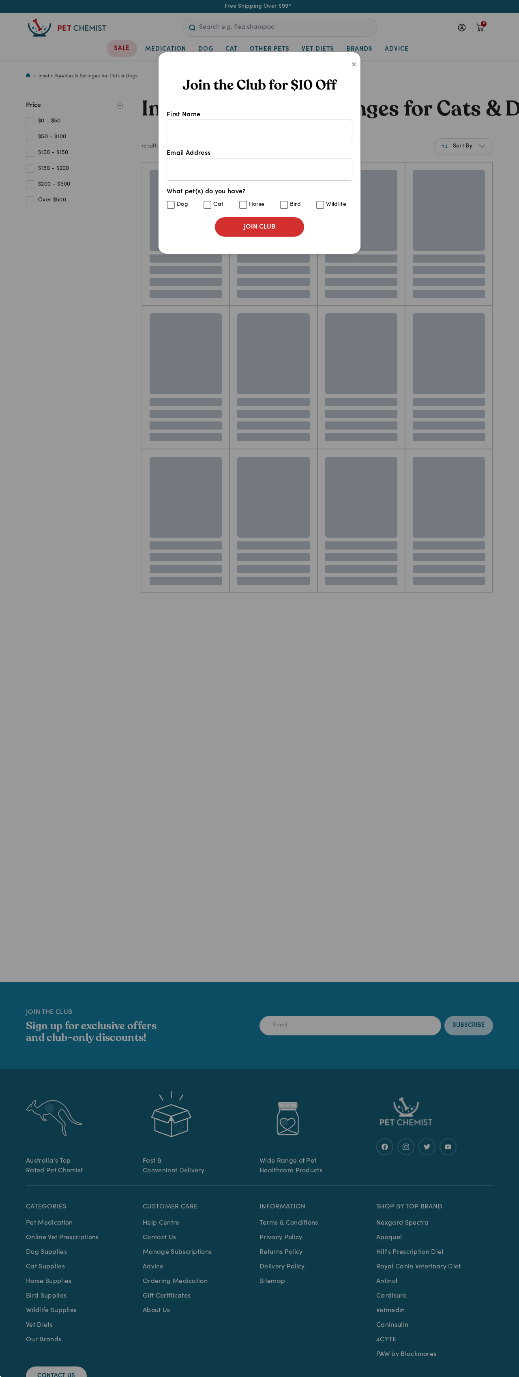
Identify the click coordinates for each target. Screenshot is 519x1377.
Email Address (188, 153)
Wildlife (336, 204)
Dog (182, 204)
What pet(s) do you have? (256, 197)
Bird (295, 204)
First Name (183, 114)
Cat (218, 204)
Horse (257, 204)
